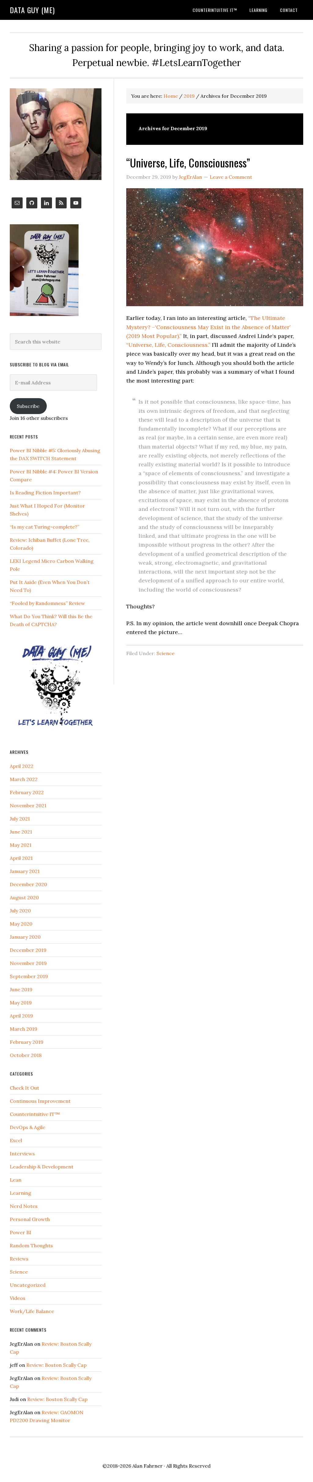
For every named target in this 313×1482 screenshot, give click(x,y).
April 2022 (21, 766)
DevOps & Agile (27, 1127)
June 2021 (21, 832)
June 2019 (21, 989)
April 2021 (21, 858)
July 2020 (20, 911)
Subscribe (28, 406)
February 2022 (27, 792)
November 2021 (28, 805)
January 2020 (25, 937)
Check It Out (24, 1088)
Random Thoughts (31, 1245)
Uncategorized (28, 1285)
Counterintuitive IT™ (35, 1114)
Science (165, 653)
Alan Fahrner (147, 1466)
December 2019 (28, 950)
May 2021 (20, 845)
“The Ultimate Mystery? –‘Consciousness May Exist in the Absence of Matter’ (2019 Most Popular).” (208, 326)
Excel (16, 1140)
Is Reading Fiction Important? (45, 493)
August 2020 (24, 897)
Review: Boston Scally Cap (56, 1365)
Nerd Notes (24, 1206)
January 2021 (25, 871)
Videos (17, 1298)
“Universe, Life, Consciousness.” (168, 344)
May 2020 (21, 924)
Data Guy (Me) (32, 9)
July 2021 (20, 819)
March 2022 (24, 779)
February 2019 (26, 1042)
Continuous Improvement (40, 1101)
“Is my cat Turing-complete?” (44, 527)
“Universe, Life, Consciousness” (188, 162)
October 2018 (26, 1055)
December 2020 (28, 884)
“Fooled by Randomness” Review (47, 603)
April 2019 (21, 1016)
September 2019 (29, 976)
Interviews (22, 1153)
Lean (15, 1180)
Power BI (20, 1232)
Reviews (19, 1259)
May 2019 (21, 1003)
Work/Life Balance (32, 1311)
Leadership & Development (41, 1167)
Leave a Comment (231, 177)
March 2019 (23, 1029)
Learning (20, 1193)
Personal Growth (30, 1219)
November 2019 (28, 963)
